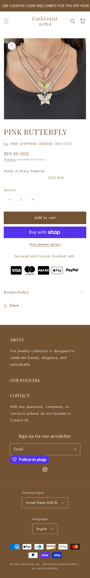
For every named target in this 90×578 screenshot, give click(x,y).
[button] (6, 21)
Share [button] (14, 305)
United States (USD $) (42, 502)
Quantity (10, 190)
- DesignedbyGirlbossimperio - (60, 564)
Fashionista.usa (30, 564)
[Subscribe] (74, 449)
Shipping (10, 159)
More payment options (45, 244)
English (41, 528)
